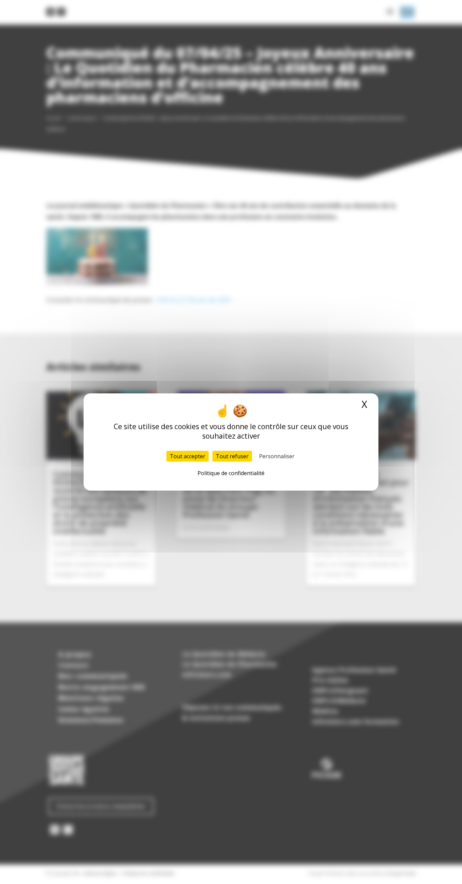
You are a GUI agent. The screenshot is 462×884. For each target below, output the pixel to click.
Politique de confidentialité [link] (231, 473)
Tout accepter (187, 456)
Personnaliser (277, 456)
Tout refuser (232, 456)
